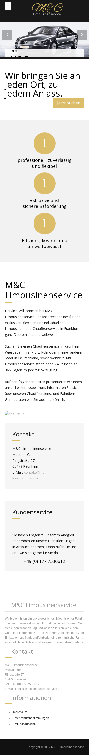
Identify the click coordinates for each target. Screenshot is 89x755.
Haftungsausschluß (25, 724)
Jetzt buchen (68, 103)
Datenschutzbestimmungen (30, 718)
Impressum (19, 712)
